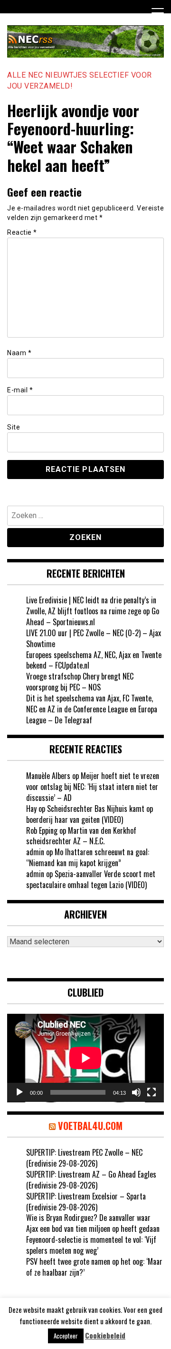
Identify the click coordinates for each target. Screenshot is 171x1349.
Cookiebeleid (105, 1335)
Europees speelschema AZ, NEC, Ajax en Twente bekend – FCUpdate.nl (94, 660)
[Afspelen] (19, 1092)
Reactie (22, 232)
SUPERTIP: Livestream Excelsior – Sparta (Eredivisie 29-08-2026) (86, 1201)
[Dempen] (136, 1092)
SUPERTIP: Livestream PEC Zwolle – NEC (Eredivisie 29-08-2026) (84, 1158)
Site (13, 427)
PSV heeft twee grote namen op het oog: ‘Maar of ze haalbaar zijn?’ (94, 1267)
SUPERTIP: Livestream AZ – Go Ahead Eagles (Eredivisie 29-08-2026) (91, 1180)
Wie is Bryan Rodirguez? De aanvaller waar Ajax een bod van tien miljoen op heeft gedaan (93, 1223)
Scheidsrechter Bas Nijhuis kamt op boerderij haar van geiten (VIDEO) (89, 814)
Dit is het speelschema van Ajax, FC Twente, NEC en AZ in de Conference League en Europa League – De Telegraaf (91, 709)
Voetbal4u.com (90, 1126)
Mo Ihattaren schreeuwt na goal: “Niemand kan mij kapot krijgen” (87, 857)
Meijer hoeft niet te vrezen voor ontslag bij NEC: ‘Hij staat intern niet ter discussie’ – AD (92, 786)
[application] (85, 1058)
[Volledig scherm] (151, 1092)
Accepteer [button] (66, 1335)
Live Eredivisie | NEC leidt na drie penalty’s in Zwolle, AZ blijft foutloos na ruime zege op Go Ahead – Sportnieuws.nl (92, 611)
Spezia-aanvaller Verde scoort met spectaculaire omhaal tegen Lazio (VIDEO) (90, 879)
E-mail (20, 390)
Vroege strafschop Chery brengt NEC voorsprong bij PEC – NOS (79, 681)
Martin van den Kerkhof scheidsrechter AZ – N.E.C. (81, 836)
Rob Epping (41, 830)
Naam (19, 353)
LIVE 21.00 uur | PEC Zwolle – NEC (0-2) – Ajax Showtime (93, 638)
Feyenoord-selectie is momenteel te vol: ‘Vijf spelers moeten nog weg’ (91, 1245)
